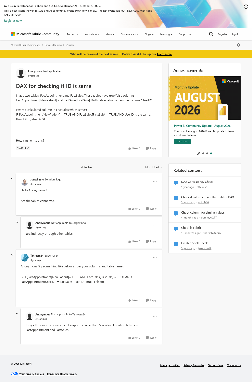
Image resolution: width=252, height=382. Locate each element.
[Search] (211, 34)
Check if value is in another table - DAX (207, 197)
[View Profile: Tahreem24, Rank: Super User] (25, 258)
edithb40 (203, 202)
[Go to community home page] (35, 34)
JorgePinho (37, 179)
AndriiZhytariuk (212, 233)
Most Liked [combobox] (153, 167)
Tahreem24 (37, 255)
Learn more (164, 54)
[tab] (203, 153)
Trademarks (234, 365)
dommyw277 (209, 217)
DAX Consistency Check (197, 182)
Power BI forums (53, 44)
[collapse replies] (12, 179)
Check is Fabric (191, 228)
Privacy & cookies (193, 365)
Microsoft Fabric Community (25, 44)
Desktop (70, 44)
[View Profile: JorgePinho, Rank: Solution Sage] (25, 182)
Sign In (235, 34)
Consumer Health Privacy (62, 373)
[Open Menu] (238, 45)
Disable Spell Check (194, 243)
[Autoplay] (198, 153)
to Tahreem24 (77, 314)
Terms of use (215, 365)
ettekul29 (202, 187)
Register (222, 34)
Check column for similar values (203, 212)
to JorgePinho (77, 223)
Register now (13, 20)
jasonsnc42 (204, 248)
